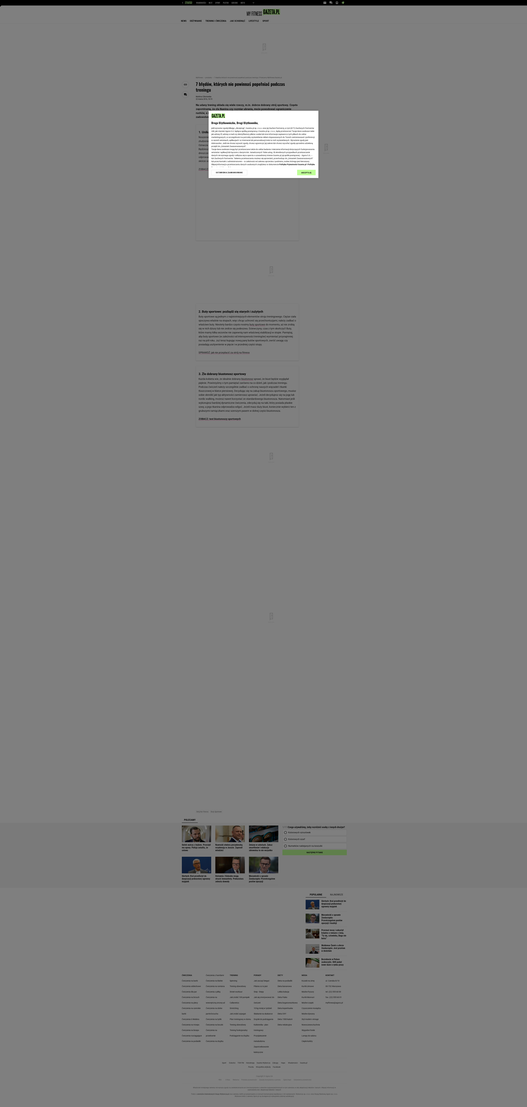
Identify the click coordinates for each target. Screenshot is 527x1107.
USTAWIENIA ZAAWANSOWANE (229, 172)
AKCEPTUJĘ (306, 173)
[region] (263, 144)
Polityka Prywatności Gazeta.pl (292, 164)
